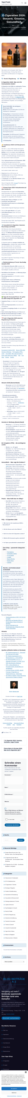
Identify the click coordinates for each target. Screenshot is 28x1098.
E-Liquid (16, 183)
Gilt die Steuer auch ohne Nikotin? (13, 529)
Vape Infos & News (9, 931)
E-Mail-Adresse (9, 794)
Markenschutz (6, 1051)
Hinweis (7, 357)
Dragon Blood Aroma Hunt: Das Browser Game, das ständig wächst (14, 853)
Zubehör (9, 562)
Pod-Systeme (10, 551)
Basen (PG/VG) (11, 559)
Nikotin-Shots (10, 560)
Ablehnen (14, 1092)
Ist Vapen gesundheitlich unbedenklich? (14, 542)
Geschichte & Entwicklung (11, 894)
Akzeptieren (14, 1088)
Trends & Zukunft (9, 924)
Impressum (19, 1096)
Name (6, 787)
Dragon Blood (6, 1047)
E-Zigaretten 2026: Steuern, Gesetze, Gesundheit (14, 27)
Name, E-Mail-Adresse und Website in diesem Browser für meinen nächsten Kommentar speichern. (14, 812)
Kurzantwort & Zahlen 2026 (8, 350)
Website (7, 801)
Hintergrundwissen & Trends (12, 901)
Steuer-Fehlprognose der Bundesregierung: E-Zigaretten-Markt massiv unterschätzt (15, 627)
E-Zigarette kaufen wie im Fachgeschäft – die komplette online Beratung (14, 859)
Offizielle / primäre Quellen (11, 603)
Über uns (5, 1030)
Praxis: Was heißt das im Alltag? (9, 355)
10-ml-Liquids (10, 555)
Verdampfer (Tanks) (12, 553)
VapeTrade (19, 696)
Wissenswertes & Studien (11, 938)
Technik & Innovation (10, 921)
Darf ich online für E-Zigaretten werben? (14, 533)
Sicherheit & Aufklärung (11, 918)
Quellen (12, 357)
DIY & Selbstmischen (10, 881)
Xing (14, 724)
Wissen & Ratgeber (10, 934)
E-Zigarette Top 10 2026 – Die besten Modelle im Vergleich (14, 865)
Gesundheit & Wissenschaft (12, 898)
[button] (26, 1072)
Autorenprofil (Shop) (19, 723)
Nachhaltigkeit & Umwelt (11, 908)
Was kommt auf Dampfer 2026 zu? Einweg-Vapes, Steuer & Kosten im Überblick (14, 622)
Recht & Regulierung (10, 78)
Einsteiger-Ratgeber (10, 888)
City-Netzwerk (6, 1043)
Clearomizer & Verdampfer (11, 878)
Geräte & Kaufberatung (11, 891)
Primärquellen (7, 140)
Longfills (9, 557)
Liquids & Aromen (9, 904)
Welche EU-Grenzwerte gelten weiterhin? (14, 538)
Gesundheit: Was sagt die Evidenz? (14, 353)
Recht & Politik (8, 911)
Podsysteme (6, 1069)
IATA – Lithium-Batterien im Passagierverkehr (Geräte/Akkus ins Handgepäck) (14, 666)
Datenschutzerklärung (11, 1096)
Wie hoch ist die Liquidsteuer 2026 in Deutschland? (13, 523)
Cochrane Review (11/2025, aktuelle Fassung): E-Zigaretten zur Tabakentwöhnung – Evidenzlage (14, 672)
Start (13, 25)
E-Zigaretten (6, 1060)
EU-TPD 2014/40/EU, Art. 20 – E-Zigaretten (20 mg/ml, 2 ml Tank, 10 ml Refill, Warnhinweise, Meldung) (15, 661)
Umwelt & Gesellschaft (10, 928)
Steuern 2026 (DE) (20, 350)
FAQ (19, 355)
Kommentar (8, 774)
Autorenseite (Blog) (7, 723)
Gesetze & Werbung (6, 351)
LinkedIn (9, 724)
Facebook (19, 724)
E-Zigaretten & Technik (10, 884)
